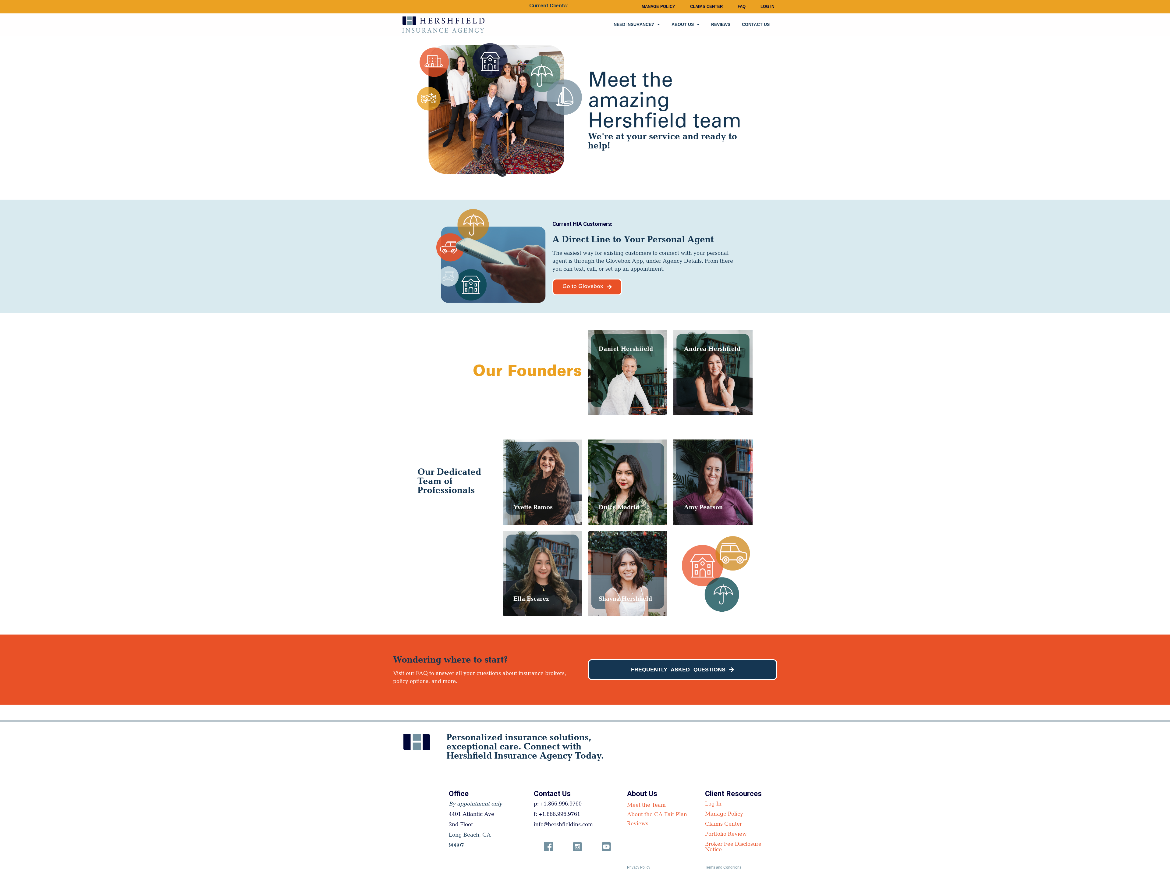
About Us (683, 24)
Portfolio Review (726, 835)
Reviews (720, 24)
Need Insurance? (634, 24)
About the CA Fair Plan (657, 815)
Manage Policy (658, 6)
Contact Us (756, 24)
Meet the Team (646, 806)
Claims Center (706, 6)
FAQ (742, 6)
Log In (767, 6)
